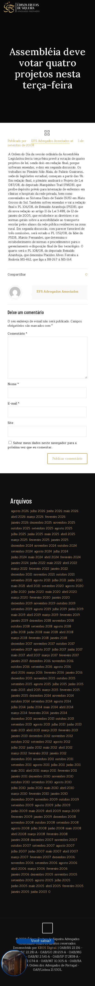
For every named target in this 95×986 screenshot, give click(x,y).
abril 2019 (34, 614)
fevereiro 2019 (70, 614)
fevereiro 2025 (39, 539)
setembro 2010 (42, 782)
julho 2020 (19, 591)
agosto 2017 (41, 649)
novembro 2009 (46, 799)
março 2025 (19, 539)
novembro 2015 (44, 678)
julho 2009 (62, 805)
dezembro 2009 (22, 799)
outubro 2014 (20, 701)
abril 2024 (51, 557)
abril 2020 (69, 591)
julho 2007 (19, 851)
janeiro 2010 (59, 793)
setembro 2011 (21, 764)
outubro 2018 (20, 626)
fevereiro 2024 (70, 557)
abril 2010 (67, 788)
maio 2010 (51, 788)
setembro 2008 (67, 822)
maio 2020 (53, 591)
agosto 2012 (61, 741)
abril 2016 (18, 672)
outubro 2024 (67, 545)
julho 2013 (58, 724)
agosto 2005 (44, 880)
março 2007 (19, 857)
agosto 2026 (20, 511)
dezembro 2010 (39, 776)
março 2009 (71, 811)
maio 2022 (54, 563)
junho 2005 (19, 886)
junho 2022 (37, 563)
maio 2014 (51, 707)
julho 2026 (37, 511)
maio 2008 (73, 828)
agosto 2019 (42, 609)
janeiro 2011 (19, 776)
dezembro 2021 (21, 574)
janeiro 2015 (19, 695)
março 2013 (49, 730)
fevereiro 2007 (40, 857)
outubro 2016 (20, 666)
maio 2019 (18, 614)
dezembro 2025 (41, 522)
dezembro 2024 (22, 545)
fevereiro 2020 (40, 597)
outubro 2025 (20, 528)
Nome (13, 384)
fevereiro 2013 (68, 730)
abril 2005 (53, 886)
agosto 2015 (42, 684)
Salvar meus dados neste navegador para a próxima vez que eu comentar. (42, 445)
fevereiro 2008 (57, 834)
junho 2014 (34, 707)
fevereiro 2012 (38, 753)
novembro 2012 (62, 736)
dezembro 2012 (39, 736)
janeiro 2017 (19, 661)
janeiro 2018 (58, 638)
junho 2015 (75, 684)
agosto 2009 (44, 805)
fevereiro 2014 (39, 713)
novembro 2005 (66, 874)
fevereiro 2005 (72, 886)
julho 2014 (18, 707)
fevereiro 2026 (55, 516)
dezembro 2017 (21, 643)
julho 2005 (62, 880)
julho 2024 (60, 551)
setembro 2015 (21, 684)
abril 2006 (18, 868)
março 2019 (50, 614)
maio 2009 (36, 811)
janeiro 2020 (61, 597)
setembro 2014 (41, 701)
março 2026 (35, 516)
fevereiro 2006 (57, 868)
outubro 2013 (65, 718)
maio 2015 (18, 689)
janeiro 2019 (19, 620)
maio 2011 (18, 770)
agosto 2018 (62, 626)
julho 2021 (59, 580)
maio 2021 (18, 586)
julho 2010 (18, 788)
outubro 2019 (66, 603)
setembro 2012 (41, 741)
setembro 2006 (46, 863)
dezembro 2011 (21, 759)
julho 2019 (59, 609)
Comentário (17, 334)
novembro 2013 (43, 718)
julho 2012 (18, 747)
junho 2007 (36, 851)
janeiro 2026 (20, 522)
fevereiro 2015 (70, 689)
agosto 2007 (65, 845)
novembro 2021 (44, 574)
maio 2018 (51, 632)
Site (10, 423)
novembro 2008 (22, 822)
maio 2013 (18, 730)
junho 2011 (73, 764)
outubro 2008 (45, 822)
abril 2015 (34, 689)
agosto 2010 (63, 782)
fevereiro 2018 (39, 638)
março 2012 (19, 753)
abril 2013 (33, 730)
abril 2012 (65, 747)
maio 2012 (50, 747)
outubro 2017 (65, 643)
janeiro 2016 (74, 672)
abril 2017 (33, 655)
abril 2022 (70, 563)
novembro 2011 (43, 759)
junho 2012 (34, 747)
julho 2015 (59, 684)
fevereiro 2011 (67, 770)
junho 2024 (19, 557)
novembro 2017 (44, 643)
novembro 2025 (64, 522)
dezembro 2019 (22, 603)
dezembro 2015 (22, 678)
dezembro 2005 (42, 874)
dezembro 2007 (42, 839)
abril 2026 (18, 516)
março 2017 (50, 655)
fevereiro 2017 (69, 655)
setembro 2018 (41, 626)
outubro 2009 (69, 799)
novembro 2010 (63, 776)
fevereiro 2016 (54, 672)
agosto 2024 (43, 551)
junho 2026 (54, 511)
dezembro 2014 (40, 695)
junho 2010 (35, 788)
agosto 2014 (62, 701)
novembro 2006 (22, 863)
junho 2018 (34, 632)
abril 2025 (68, 534)
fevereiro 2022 (39, 568)
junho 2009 (19, 811)
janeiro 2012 (58, 753)
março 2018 (19, 638)
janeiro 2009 (43, 816)
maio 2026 (71, 511)
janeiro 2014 (58, 713)
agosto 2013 (41, 724)
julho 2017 (59, 649)
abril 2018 (66, 632)
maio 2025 (52, 534)
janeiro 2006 (20, 874)
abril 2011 (32, 770)
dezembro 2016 (40, 661)
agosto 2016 (62, 666)
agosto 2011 (41, 764)
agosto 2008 (20, 828)
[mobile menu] (89, 7)
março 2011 (48, 770)
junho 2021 (75, 580)
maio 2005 (36, 886)
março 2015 (50, 689)
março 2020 (19, 597)
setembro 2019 (21, 609)
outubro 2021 (65, 574)
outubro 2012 (20, 741)
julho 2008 (39, 828)
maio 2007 (53, 851)
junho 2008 (56, 828)
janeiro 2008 (20, 839)
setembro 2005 (22, 880)
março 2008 (36, 834)
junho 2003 (39, 891)
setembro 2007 (43, 845)
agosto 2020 (74, 586)
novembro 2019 (44, 603)
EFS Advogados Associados (50, 141)
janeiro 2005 (20, 891)
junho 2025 (35, 534)
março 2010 (19, 793)
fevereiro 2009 (21, 816)
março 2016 (35, 672)
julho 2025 (18, 534)
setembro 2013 (21, 724)
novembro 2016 (63, 661)
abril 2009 (53, 811)
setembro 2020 (53, 586)
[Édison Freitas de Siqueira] (21, 7)
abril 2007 (70, 851)
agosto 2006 (68, 863)
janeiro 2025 (59, 539)
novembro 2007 (66, 839)
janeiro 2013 (19, 736)
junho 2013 (74, 724)
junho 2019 (75, 609)
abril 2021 (33, 586)
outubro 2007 (21, 845)
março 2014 (19, 713)
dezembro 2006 (63, 857)
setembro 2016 (41, 666)
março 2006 (36, 868)
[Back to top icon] (47, 928)
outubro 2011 (64, 759)
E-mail (13, 404)
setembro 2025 (42, 528)
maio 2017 (18, 655)
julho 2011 (58, 764)
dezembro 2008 (64, 816)
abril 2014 (66, 707)
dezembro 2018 (40, 620)
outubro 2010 (20, 782)
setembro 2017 (21, 649)
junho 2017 (75, 649)
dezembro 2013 (21, 718)
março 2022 (19, 568)
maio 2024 (35, 557)
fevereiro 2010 (39, 793)
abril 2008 (18, 834)
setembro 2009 (22, 805)
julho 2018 (18, 632)
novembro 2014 (63, 695)
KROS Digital (47, 947)
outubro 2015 (66, 678)
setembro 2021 (21, 580)
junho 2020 (36, 591)
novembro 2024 (45, 545)
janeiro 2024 (20, 563)
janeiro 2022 (59, 568)
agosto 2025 (63, 528)
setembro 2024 (22, 551)
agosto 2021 (41, 580)
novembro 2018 (63, 620)
